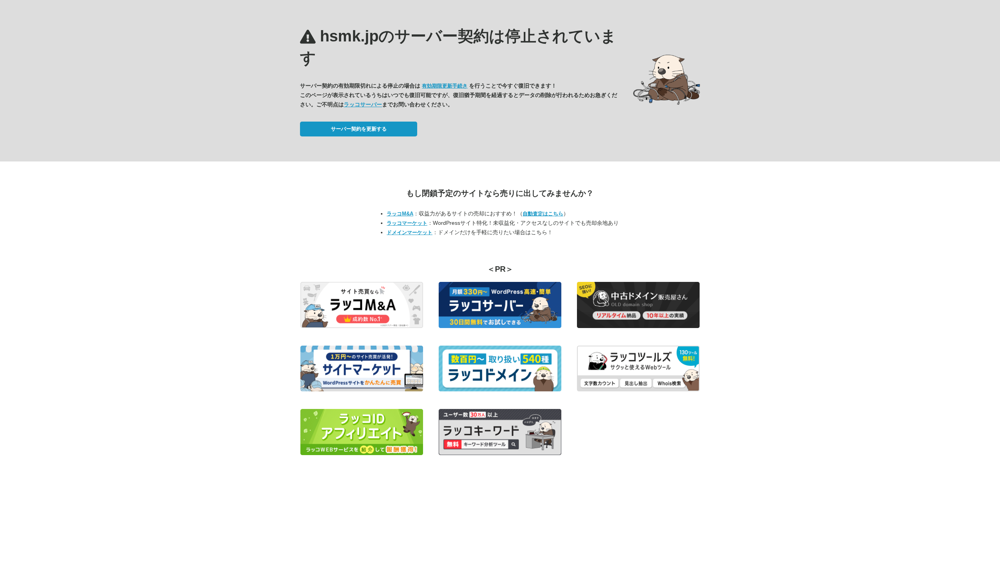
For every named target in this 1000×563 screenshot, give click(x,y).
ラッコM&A (400, 214)
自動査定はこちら (543, 214)
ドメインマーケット (409, 232)
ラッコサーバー (363, 104)
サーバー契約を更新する (359, 129)
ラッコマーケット (407, 223)
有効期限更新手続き (445, 86)
